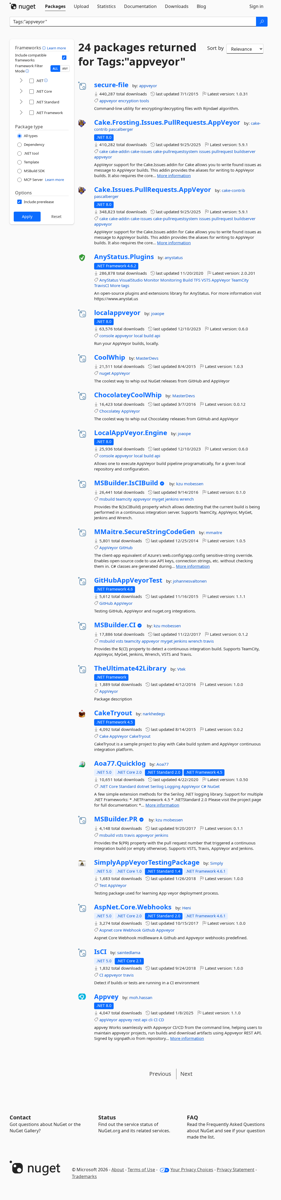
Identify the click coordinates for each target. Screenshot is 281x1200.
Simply (216, 863)
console (106, 335)
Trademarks (84, 1176)
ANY (65, 68)
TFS (197, 280)
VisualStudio (131, 280)
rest (136, 1019)
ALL (55, 68)
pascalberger (121, 129)
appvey (125, 1019)
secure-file (111, 85)
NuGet (213, 786)
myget (158, 499)
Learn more (56, 48)
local (138, 335)
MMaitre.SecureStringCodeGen (144, 532)
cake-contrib (233, 190)
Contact (20, 1117)
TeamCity (240, 280)
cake (103, 151)
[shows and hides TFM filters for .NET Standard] (21, 102)
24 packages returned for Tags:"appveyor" (137, 54)
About (117, 1170)
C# (203, 786)
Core (113, 786)
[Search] (262, 22)
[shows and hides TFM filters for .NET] (21, 80)
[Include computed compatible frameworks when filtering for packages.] (64, 57)
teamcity (124, 499)
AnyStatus (108, 280)
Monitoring (171, 280)
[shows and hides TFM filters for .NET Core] (21, 91)
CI (101, 975)
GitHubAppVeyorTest (128, 580)
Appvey (106, 997)
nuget (104, 373)
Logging (172, 786)
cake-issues (141, 151)
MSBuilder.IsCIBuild (126, 483)
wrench (187, 499)
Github (148, 930)
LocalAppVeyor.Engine (130, 433)
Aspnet (106, 930)
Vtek (181, 669)
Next (186, 1073)
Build (188, 280)
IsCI (100, 952)
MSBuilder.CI (115, 625)
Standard (127, 786)
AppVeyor (221, 280)
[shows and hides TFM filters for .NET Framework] (21, 112)
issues (204, 151)
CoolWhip (109, 357)
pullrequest (222, 151)
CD (161, 1019)
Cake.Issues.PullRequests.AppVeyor (152, 189)
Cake (103, 736)
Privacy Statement (235, 1170)
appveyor (148, 85)
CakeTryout (113, 713)
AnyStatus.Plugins (124, 257)
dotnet (143, 786)
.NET (103, 786)
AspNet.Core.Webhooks (133, 907)
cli (150, 1019)
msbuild (107, 499)
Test (103, 885)
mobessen (193, 483)
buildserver (244, 151)
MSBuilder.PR (115, 819)
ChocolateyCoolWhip (128, 395)
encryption (128, 100)
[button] (44, 48)
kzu (180, 483)
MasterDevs (147, 358)
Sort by (215, 48)
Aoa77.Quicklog (120, 763)
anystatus (174, 257)
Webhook (132, 930)
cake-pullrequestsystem (175, 151)
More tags (119, 285)
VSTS (205, 280)
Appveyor (165, 930)
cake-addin (119, 151)
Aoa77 (162, 764)
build (148, 335)
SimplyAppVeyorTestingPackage (146, 862)
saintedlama (128, 952)
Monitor (151, 280)
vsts (119, 641)
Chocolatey (109, 411)
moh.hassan (140, 997)
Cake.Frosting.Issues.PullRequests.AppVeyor (167, 122)
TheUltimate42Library (130, 668)
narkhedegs (154, 713)
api (157, 335)
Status (107, 1117)
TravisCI (101, 285)
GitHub (126, 547)
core (118, 930)
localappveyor (117, 313)
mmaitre (214, 532)
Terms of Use (141, 1170)
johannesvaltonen (190, 581)
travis (208, 641)
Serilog (157, 786)
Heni (186, 907)
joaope (157, 313)
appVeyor (108, 1019)
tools (144, 100)
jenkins (172, 499)
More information (174, 175)
